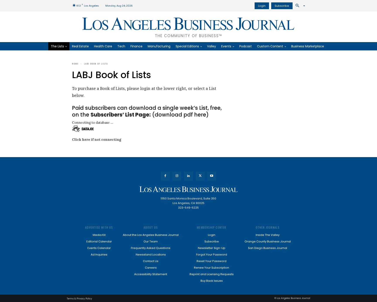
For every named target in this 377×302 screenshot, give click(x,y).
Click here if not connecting (96, 139)
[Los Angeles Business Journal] (188, 189)
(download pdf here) (150, 114)
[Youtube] (211, 176)
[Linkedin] (188, 176)
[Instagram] (177, 176)
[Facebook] (165, 176)
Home (75, 63)
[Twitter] (200, 176)
